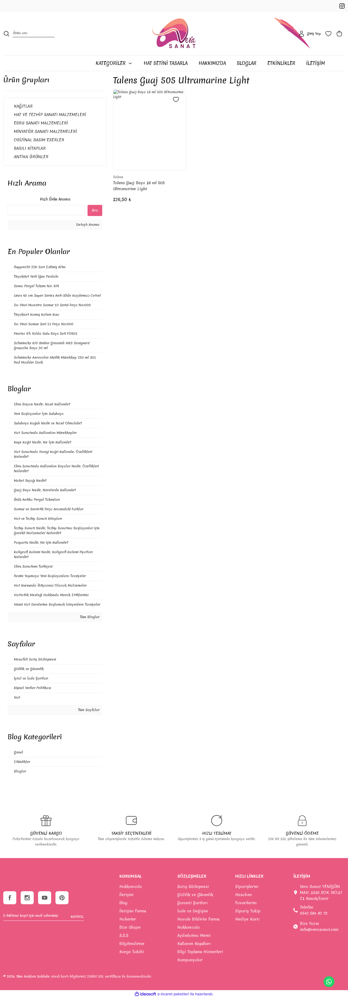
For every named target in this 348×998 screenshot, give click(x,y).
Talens (118, 177)
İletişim (126, 894)
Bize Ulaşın (130, 927)
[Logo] (173, 33)
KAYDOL (77, 916)
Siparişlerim (246, 886)
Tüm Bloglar (89, 617)
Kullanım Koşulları (194, 943)
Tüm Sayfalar (88, 710)
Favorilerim (246, 903)
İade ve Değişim (192, 911)
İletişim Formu (132, 911)
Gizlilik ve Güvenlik (195, 894)
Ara (95, 210)
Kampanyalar (190, 960)
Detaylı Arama (87, 224)
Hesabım (243, 894)
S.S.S (123, 935)
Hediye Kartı (247, 919)
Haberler (127, 919)
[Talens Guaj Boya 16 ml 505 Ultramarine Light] (149, 130)
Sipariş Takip (247, 911)
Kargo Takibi (131, 952)
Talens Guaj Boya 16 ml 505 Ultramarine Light (139, 186)
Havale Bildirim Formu (198, 919)
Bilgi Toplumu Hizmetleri (200, 952)
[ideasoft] (145, 994)
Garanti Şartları (192, 903)
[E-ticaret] (173, 993)
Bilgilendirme (131, 943)
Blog (123, 903)
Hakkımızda (130, 886)
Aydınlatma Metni (194, 935)
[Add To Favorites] (176, 99)
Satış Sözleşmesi (193, 886)
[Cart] (340, 33)
